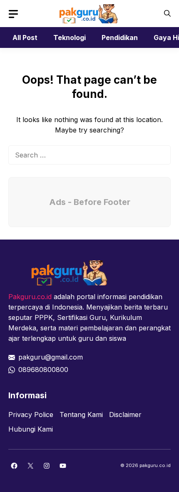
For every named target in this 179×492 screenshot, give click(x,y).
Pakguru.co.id (30, 296)
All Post (24, 37)
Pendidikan (120, 37)
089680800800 (43, 369)
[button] (167, 13)
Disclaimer (125, 414)
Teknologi (69, 37)
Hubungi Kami (30, 429)
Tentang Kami (81, 414)
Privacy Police (30, 414)
